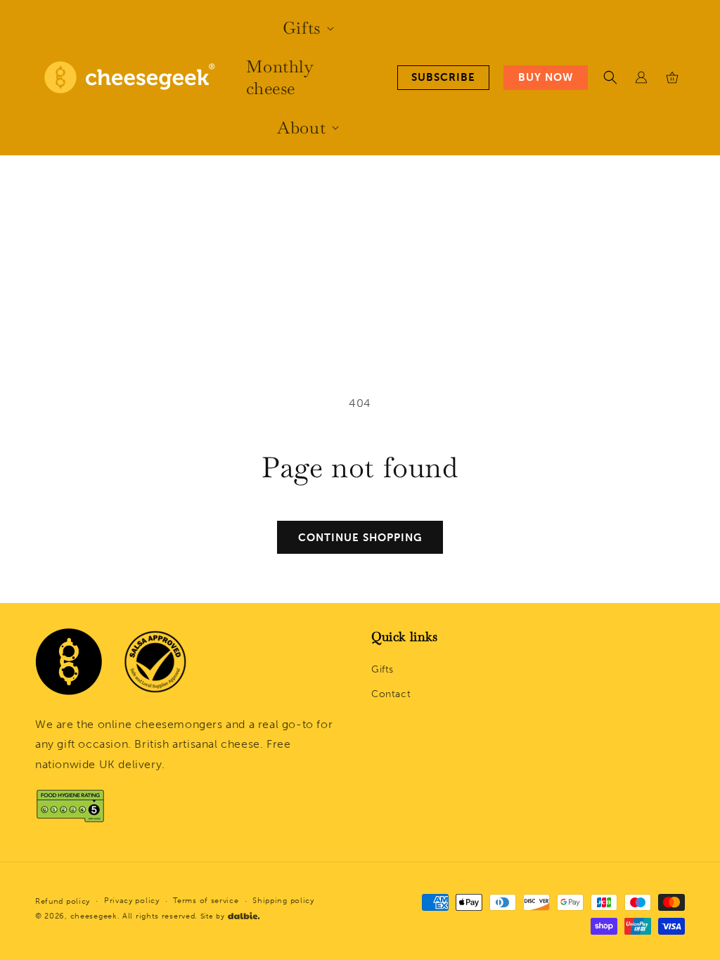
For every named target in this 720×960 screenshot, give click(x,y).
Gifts (382, 669)
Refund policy (62, 901)
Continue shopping (360, 537)
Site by (212, 916)
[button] (307, 27)
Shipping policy (283, 900)
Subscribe (443, 77)
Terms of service (205, 900)
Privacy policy (132, 900)
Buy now (545, 77)
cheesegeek (93, 916)
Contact (391, 694)
